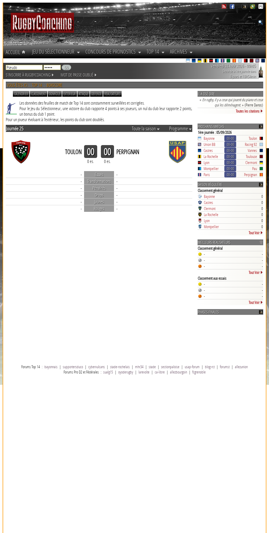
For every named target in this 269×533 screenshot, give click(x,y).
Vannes (252, 150)
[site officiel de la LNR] (245, 7)
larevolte (143, 372)
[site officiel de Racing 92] (240, 61)
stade (152, 366)
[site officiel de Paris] (223, 61)
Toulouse (251, 156)
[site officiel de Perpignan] (234, 61)
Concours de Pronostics (111, 51)
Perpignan (250, 174)
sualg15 (108, 372)
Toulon (253, 138)
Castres (208, 150)
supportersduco (73, 366)
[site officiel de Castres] (194, 61)
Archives (179, 51)
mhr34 (139, 366)
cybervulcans (96, 366)
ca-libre (160, 372)
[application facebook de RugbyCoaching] (233, 7)
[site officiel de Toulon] (246, 61)
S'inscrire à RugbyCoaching (28, 75)
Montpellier (211, 168)
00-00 (230, 138)
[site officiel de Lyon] (211, 61)
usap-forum (192, 366)
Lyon (206, 162)
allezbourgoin (178, 372)
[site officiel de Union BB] (257, 61)
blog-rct (210, 366)
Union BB (209, 144)
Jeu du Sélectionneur (54, 51)
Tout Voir (254, 232)
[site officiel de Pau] (228, 61)
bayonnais (51, 366)
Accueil (14, 52)
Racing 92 (251, 144)
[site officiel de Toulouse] (252, 61)
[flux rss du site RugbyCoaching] (224, 7)
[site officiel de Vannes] (263, 61)
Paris (207, 174)
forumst (225, 366)
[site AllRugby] (260, 7)
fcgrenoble (199, 372)
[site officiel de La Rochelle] (205, 61)
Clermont (251, 162)
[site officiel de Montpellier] (217, 61)
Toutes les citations (248, 111)
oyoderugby (125, 372)
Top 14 (154, 51)
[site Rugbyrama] (253, 7)
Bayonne (209, 138)
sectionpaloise (170, 366)
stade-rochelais (120, 366)
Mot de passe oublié (77, 75)
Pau (254, 168)
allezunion (241, 366)
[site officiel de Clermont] (200, 61)
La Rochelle (211, 156)
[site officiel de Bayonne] (188, 61)
